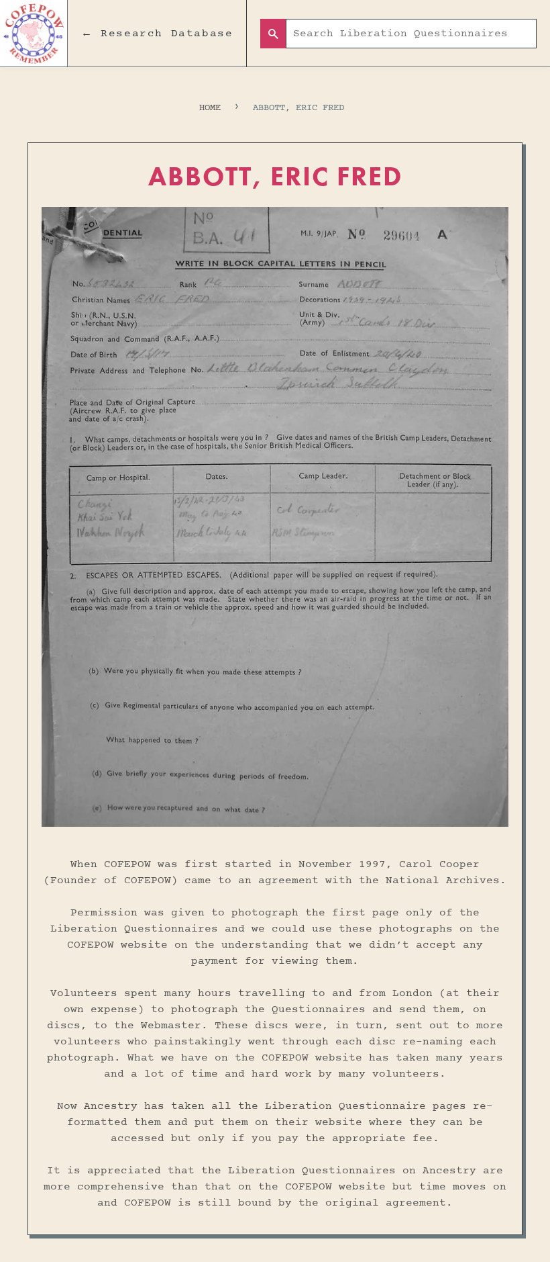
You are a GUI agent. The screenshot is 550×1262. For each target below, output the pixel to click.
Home (210, 107)
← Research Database (157, 33)
